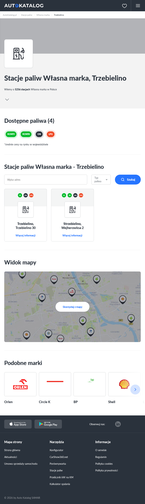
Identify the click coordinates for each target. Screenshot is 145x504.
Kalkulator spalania (60, 484)
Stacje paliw (56, 470)
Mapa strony (13, 442)
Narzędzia (57, 442)
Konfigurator (56, 450)
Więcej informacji (26, 235)
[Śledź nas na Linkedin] (118, 424)
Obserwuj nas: (97, 424)
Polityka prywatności (106, 470)
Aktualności (10, 457)
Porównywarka (58, 463)
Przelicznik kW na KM (61, 477)
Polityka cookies (104, 463)
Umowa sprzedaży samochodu (20, 463)
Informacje (103, 442)
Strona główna (12, 450)
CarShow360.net (59, 457)
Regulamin (101, 457)
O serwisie (100, 450)
